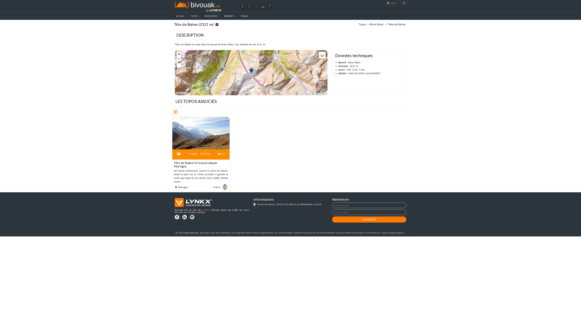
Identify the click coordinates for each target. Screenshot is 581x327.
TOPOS (194, 16)
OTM (325, 94)
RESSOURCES (211, 16)
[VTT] (263, 7)
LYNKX (205, 209)
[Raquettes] (249, 7)
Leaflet (316, 94)
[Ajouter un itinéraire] (217, 24)
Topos (362, 24)
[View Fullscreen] (179, 65)
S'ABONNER (369, 219)
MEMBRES (229, 16)
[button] (251, 70)
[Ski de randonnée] (256, 7)
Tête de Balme (396, 24)
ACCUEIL (180, 16)
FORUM (244, 16)
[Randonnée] (243, 7)
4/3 (222, 153)
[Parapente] (270, 7)
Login (392, 2)
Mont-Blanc (377, 24)
